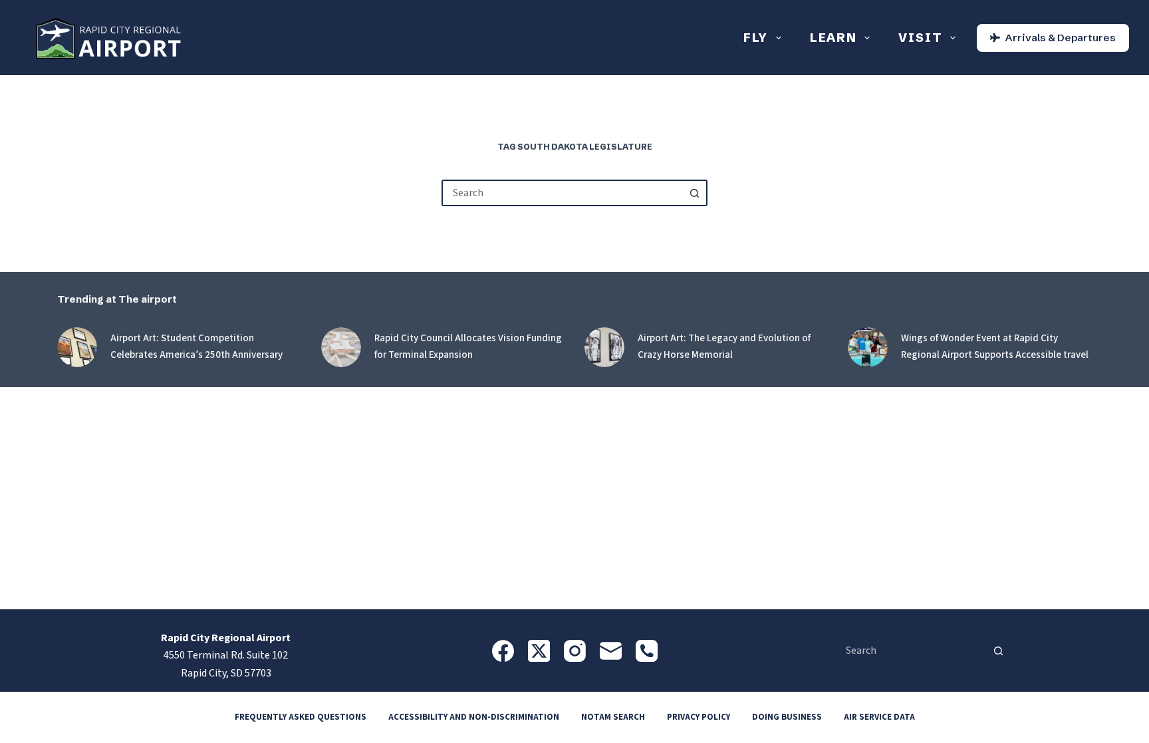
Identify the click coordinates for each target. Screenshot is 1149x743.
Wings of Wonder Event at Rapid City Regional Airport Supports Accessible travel (994, 346)
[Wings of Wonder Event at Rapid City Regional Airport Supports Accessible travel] (868, 347)
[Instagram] (575, 651)
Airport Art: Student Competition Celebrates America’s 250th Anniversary (196, 346)
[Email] (611, 651)
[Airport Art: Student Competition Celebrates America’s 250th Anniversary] (77, 347)
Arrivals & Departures (1060, 37)
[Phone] (647, 651)
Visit (920, 37)
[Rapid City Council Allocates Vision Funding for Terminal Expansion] (341, 347)
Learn (833, 37)
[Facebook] (503, 651)
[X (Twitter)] (539, 651)
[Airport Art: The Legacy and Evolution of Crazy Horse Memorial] (604, 347)
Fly (755, 37)
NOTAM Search (613, 717)
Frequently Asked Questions (300, 717)
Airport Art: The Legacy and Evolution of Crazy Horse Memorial (724, 346)
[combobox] (562, 193)
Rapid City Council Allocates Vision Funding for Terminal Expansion (468, 346)
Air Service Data (879, 717)
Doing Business (787, 717)
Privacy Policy (698, 717)
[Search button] (694, 193)
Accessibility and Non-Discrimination (473, 717)
